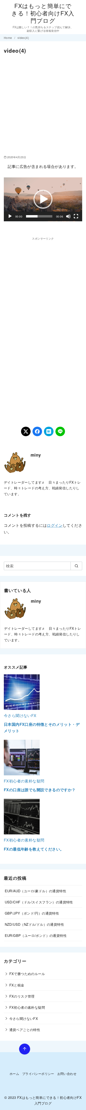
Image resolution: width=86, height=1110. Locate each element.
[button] (43, 199)
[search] (76, 566)
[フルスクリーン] (76, 216)
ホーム (14, 1073)
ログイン (55, 525)
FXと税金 (16, 984)
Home (8, 38)
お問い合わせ (66, 1073)
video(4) (23, 38)
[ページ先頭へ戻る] (24, 1049)
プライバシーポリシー (38, 1073)
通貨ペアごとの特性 (24, 1029)
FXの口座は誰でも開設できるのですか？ (40, 789)
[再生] (10, 216)
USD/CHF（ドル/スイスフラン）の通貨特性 (39, 901)
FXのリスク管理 (22, 996)
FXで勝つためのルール (27, 973)
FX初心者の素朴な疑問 (24, 781)
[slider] (39, 216)
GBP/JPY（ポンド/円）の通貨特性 (32, 913)
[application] (43, 199)
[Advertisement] (43, 104)
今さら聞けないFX (20, 715)
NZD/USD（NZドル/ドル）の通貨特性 (34, 924)
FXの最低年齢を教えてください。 (34, 849)
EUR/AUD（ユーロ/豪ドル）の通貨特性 (35, 890)
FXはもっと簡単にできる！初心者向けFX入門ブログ (42, 12)
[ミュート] (68, 216)
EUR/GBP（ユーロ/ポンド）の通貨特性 (36, 935)
